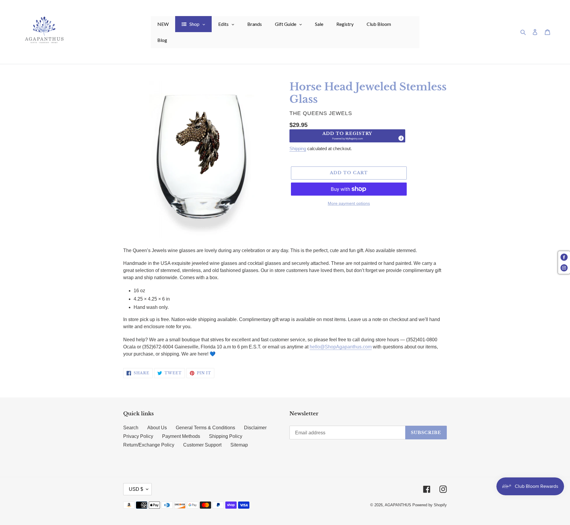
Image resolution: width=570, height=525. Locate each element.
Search (130, 427)
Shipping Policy (225, 436)
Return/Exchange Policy (148, 444)
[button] (347, 135)
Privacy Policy (138, 436)
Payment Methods (181, 436)
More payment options (349, 203)
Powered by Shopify (429, 505)
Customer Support (202, 444)
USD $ (136, 489)
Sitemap (239, 444)
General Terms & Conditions (205, 427)
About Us (157, 427)
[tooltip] (401, 138)
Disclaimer (255, 427)
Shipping (297, 148)
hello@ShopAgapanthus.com (341, 346)
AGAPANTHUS (398, 505)
